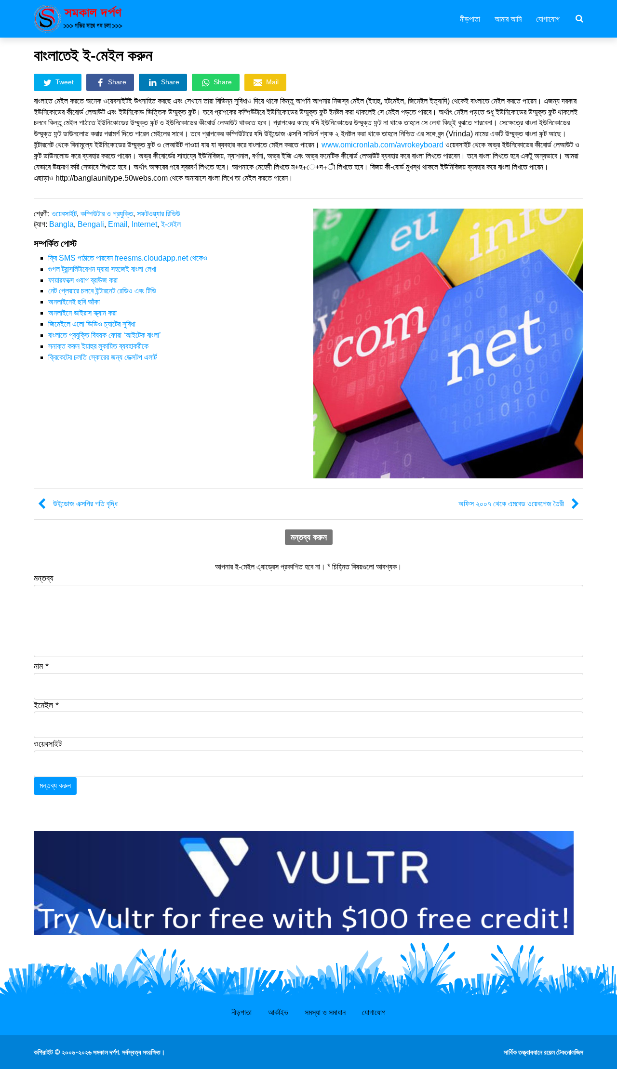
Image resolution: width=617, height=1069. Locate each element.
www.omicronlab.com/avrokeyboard (382, 145)
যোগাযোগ (548, 18)
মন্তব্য (44, 578)
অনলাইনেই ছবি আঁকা (74, 302)
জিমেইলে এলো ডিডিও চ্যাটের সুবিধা (91, 324)
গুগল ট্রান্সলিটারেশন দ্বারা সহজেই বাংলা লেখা (102, 269)
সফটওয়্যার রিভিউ (158, 214)
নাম (41, 666)
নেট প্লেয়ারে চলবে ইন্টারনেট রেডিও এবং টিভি (102, 291)
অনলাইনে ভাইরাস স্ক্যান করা (82, 313)
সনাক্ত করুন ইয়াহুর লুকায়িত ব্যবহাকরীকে (98, 346)
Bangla (61, 224)
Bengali (91, 224)
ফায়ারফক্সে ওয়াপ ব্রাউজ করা (83, 280)
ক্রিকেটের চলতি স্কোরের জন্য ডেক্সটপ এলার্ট (102, 357)
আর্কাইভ (278, 1012)
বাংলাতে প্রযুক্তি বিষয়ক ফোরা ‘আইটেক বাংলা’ (104, 335)
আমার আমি (508, 18)
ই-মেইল (171, 224)
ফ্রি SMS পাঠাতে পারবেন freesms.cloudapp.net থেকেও (127, 258)
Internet (144, 224)
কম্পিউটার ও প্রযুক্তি (106, 214)
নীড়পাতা (470, 18)
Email (118, 224)
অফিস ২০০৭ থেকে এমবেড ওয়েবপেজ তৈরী (511, 504)
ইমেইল (46, 705)
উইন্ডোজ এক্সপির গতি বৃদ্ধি (85, 504)
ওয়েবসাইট (64, 214)
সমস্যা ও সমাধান (325, 1012)
